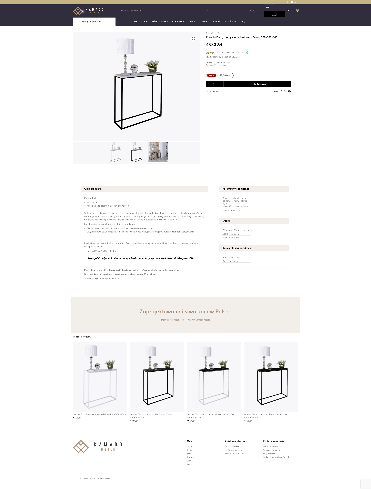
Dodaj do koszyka (258, 84)
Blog (189, 461)
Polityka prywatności (234, 453)
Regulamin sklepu (233, 446)
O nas (189, 450)
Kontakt (190, 464)
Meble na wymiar (270, 446)
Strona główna (211, 33)
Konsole (221, 33)
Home (189, 446)
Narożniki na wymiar (272, 450)
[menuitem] (134, 21)
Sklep (189, 453)
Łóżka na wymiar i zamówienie (276, 457)
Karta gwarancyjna (233, 450)
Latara (107, 479)
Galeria (190, 457)
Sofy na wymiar (270, 453)
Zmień (274, 15)
